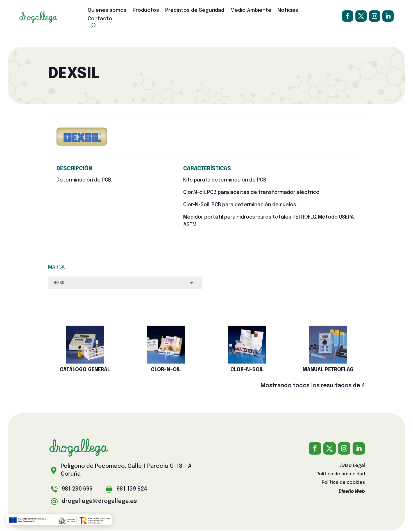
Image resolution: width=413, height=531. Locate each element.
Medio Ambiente (250, 10)
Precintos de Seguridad (194, 10)
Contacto (100, 19)
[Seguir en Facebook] (347, 16)
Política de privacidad (340, 474)
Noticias (288, 10)
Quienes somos (107, 10)
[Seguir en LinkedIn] (388, 16)
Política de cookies (343, 483)
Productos (146, 10)
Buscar (64, 302)
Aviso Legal (352, 466)
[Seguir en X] (361, 16)
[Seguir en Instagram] (374, 16)
